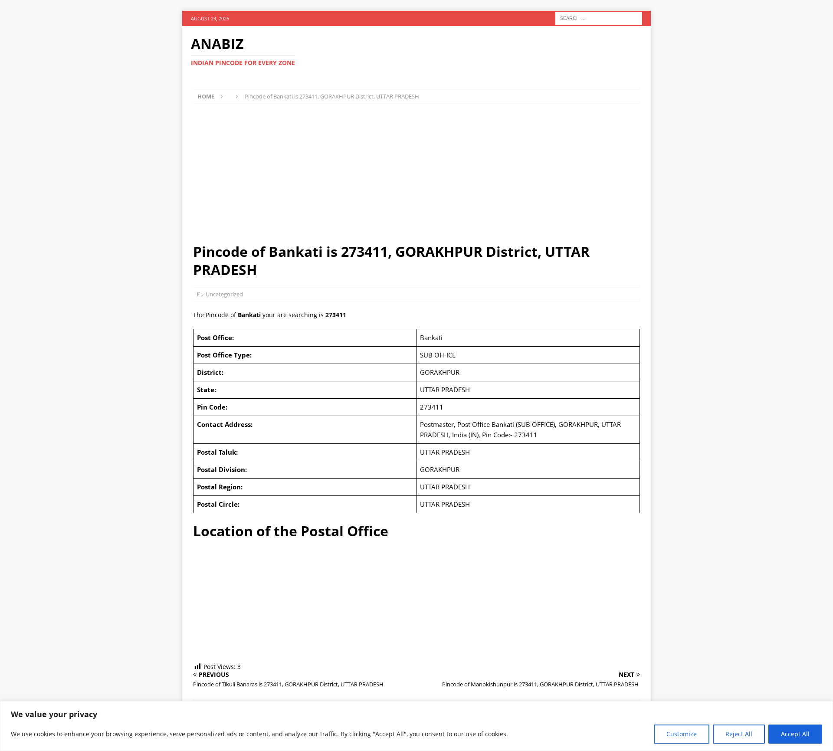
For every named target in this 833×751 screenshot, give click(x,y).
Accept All (795, 734)
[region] (416, 726)
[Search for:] (598, 17)
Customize (681, 734)
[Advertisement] (416, 173)
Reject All (738, 734)
